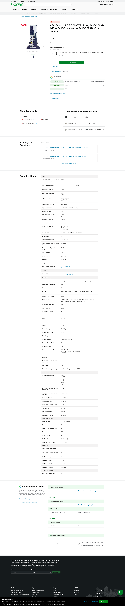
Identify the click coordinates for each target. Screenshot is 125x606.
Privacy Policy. (47, 567)
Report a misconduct (58, 594)
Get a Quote (35, 594)
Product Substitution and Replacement (20, 594)
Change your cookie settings (91, 601)
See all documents (26, 126)
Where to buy (35, 596)
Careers (55, 590)
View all (29, 16)
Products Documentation (17, 590)
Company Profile (57, 592)
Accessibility (56, 596)
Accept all (103, 601)
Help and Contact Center (38, 590)
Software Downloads (16, 592)
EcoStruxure (76, 590)
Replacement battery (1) (57, 71)
